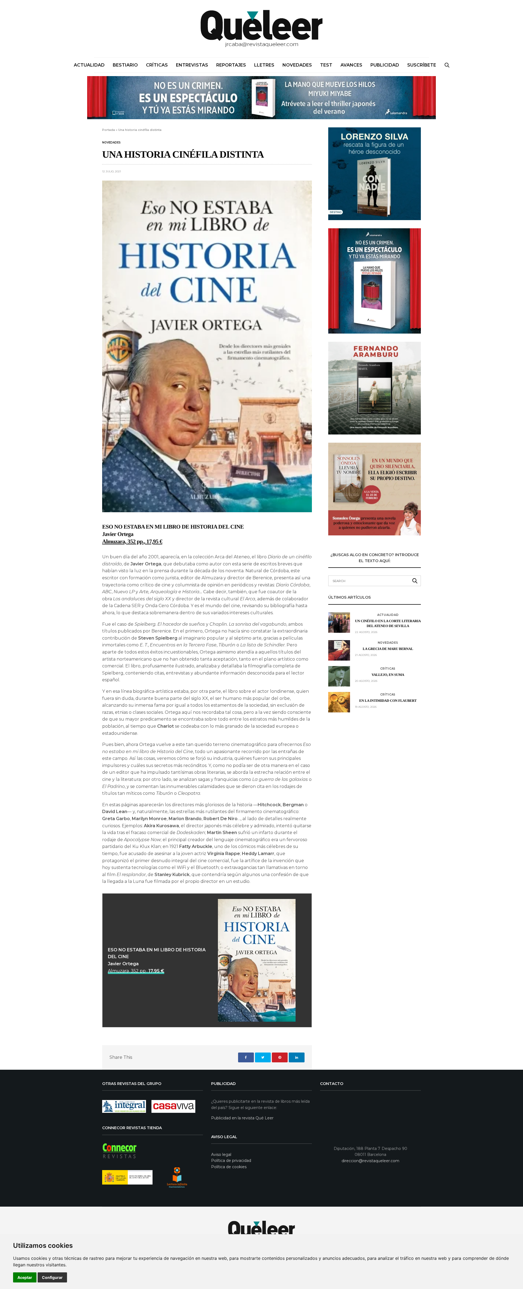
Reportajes (231, 65)
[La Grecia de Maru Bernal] (339, 650)
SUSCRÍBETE (421, 65)
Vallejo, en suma (388, 675)
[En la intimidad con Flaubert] (339, 702)
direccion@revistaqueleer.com (370, 1160)
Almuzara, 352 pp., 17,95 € (132, 541)
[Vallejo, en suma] (339, 676)
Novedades (297, 65)
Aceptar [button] (24, 1277)
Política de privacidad (231, 1160)
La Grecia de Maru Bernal (388, 649)
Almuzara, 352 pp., (136, 970)
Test (326, 65)
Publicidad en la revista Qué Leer (242, 1118)
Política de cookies (229, 1166)
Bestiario (125, 65)
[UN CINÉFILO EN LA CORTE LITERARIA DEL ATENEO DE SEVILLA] (339, 622)
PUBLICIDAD (384, 65)
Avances (351, 65)
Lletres (264, 65)
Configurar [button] (52, 1277)
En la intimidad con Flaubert (387, 701)
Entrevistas (192, 65)
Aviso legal (221, 1154)
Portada (108, 130)
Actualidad (89, 65)
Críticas (157, 65)
